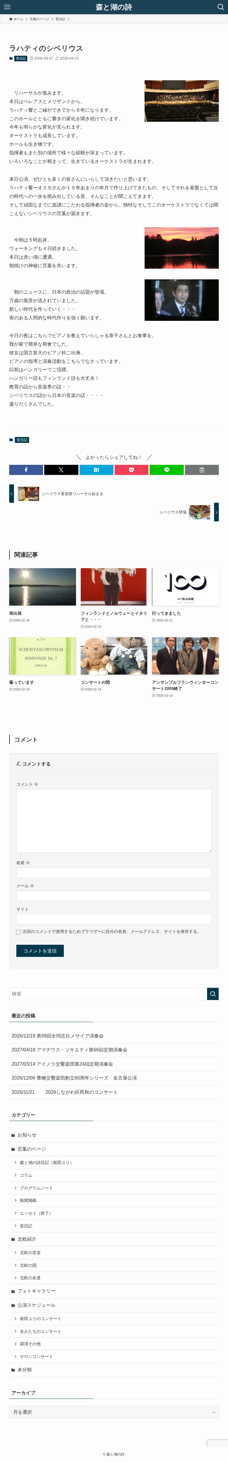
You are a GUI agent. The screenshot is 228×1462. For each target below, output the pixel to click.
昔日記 (21, 58)
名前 (23, 862)
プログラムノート (36, 1188)
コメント (27, 784)
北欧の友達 (30, 1277)
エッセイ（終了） (36, 1213)
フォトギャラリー (37, 1290)
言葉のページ (32, 1149)
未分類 (25, 1369)
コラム (26, 1175)
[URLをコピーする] (202, 470)
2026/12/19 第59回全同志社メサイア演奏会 (58, 1035)
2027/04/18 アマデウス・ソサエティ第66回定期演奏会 (69, 1049)
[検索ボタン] (221, 7)
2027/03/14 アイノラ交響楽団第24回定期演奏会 (62, 1064)
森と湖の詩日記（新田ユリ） (47, 1162)
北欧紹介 (27, 1239)
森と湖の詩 (114, 7)
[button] (26, 470)
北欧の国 (28, 1265)
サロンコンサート (36, 1356)
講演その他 (30, 1343)
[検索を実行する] (213, 994)
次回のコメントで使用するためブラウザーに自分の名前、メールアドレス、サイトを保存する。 (112, 931)
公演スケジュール (37, 1305)
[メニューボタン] (7, 7)
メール (25, 885)
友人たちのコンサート (40, 1331)
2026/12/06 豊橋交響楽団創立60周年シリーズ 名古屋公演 (74, 1077)
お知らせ (27, 1134)
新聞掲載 (28, 1200)
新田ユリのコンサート (40, 1318)
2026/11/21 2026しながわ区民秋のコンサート (65, 1092)
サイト (22, 909)
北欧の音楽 (30, 1252)
